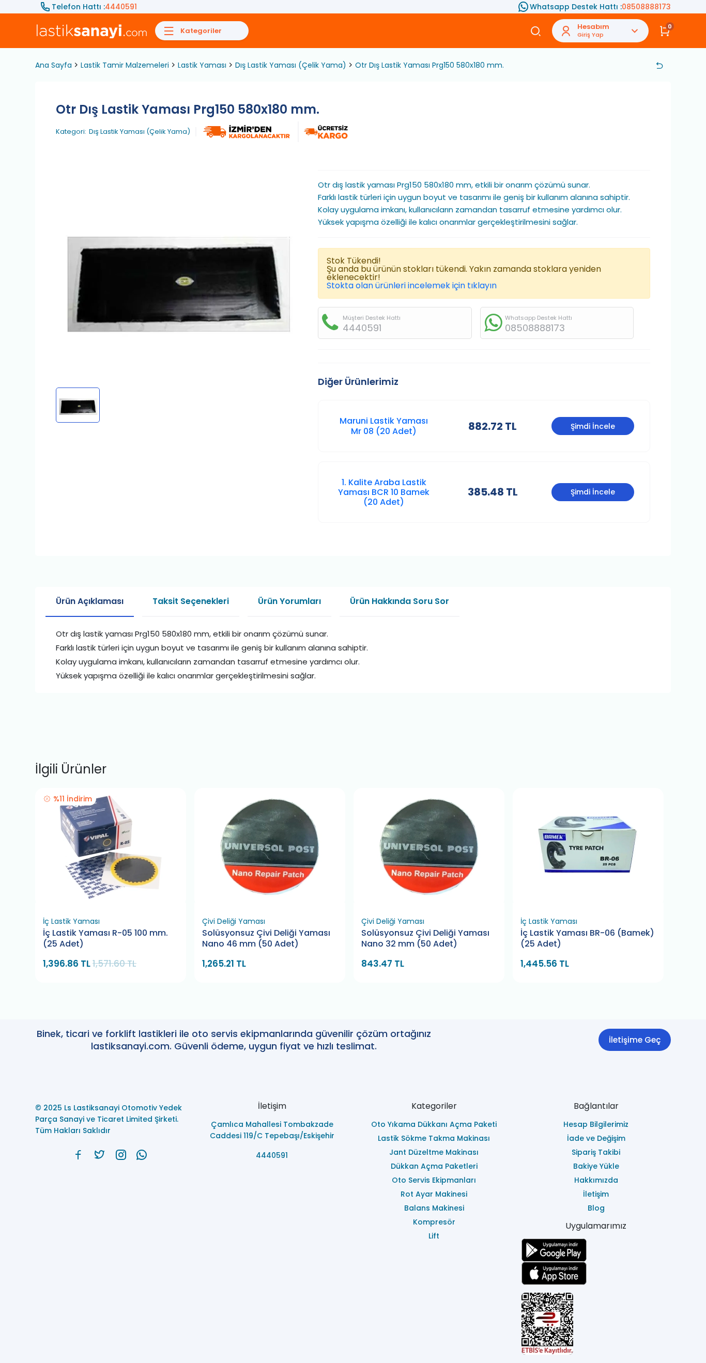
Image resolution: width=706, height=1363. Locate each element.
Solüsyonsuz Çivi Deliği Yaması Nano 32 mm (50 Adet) (425, 938)
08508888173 (646, 7)
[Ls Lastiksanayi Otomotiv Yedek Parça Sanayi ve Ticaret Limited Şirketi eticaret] (596, 1324)
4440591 (121, 7)
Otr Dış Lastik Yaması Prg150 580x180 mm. (429, 65)
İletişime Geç (635, 1039)
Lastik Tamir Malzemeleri (125, 65)
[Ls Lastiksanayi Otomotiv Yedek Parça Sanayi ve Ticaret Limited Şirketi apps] (596, 1273)
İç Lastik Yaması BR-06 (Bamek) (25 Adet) (587, 938)
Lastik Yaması (202, 65)
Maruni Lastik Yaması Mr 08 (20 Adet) (384, 426)
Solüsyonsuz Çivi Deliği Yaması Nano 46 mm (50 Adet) (266, 938)
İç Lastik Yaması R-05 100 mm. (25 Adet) (105, 938)
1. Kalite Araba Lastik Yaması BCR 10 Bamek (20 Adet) (383, 492)
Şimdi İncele (593, 426)
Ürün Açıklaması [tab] (90, 601)
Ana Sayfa (53, 65)
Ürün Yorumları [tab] (289, 601)
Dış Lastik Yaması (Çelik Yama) (290, 65)
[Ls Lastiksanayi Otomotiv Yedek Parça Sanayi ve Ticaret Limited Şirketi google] (596, 1250)
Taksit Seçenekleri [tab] (190, 601)
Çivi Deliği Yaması (233, 921)
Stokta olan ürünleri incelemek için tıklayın (412, 285)
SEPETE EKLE (115, 899)
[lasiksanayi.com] (78, 1155)
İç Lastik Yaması (71, 921)
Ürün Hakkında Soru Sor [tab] (399, 601)
